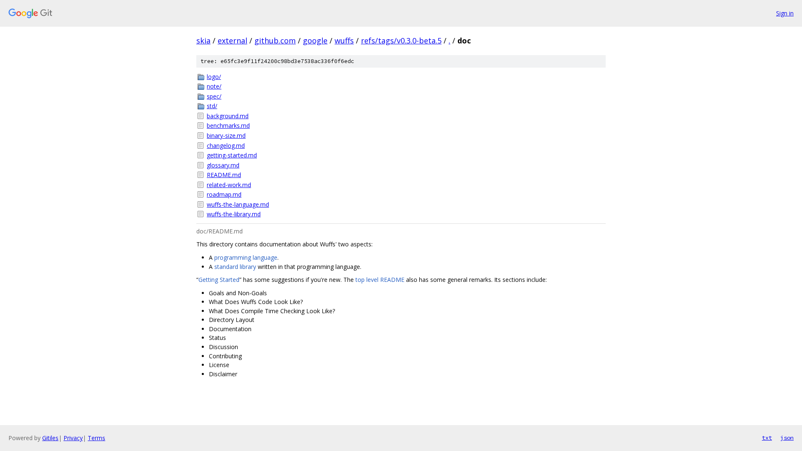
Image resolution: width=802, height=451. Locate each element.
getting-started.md (232, 155)
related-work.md (229, 185)
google (315, 40)
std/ (212, 106)
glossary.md (223, 165)
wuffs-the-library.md (234, 214)
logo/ (214, 77)
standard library (235, 267)
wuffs (344, 40)
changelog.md (226, 145)
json (787, 437)
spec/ (214, 96)
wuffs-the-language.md (238, 204)
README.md (224, 175)
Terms (96, 438)
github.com (275, 40)
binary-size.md (226, 135)
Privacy (73, 438)
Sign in (785, 13)
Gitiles (50, 438)
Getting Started (218, 280)
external (232, 40)
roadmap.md (224, 194)
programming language (245, 257)
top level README (379, 280)
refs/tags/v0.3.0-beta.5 (401, 40)
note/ (214, 86)
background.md (228, 116)
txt (767, 437)
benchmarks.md (228, 125)
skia (203, 40)
